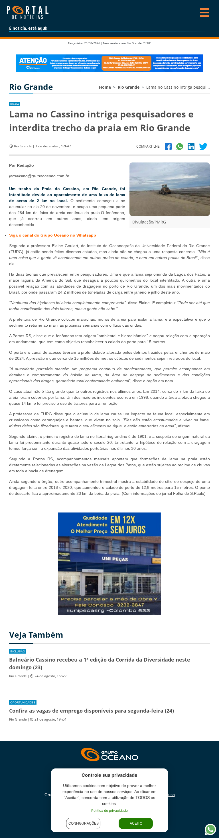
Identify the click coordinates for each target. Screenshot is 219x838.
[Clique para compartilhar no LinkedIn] (191, 146)
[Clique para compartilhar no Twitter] (203, 146)
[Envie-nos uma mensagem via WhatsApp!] (210, 829)
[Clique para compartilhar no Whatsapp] (179, 146)
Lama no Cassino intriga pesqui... (178, 87)
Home (105, 87)
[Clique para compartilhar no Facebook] (168, 146)
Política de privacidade (109, 810)
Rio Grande (128, 87)
